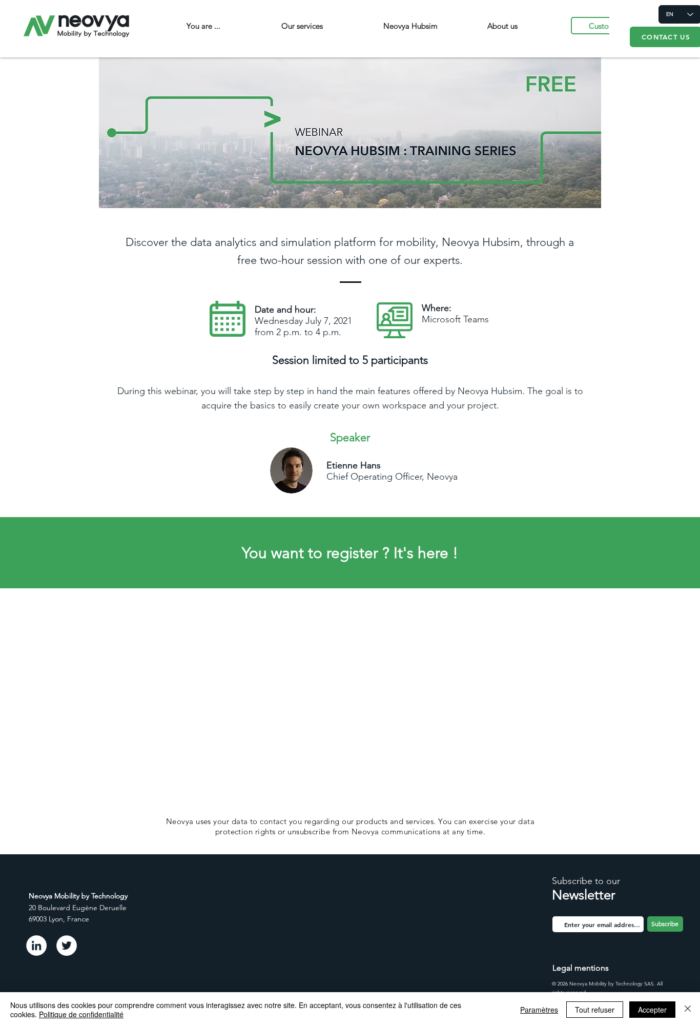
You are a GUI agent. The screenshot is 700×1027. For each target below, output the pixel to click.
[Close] (688, 1009)
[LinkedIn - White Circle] (36, 945)
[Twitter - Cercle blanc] (66, 945)
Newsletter (583, 895)
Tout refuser (594, 1009)
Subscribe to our (586, 881)
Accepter (652, 1009)
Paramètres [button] (539, 1009)
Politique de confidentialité (81, 1014)
